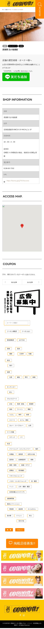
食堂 (27, 414)
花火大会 (21, 521)
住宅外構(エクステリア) (16, 492)
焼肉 (10, 409)
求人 (30, 515)
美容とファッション (13, 504)
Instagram (24, 615)
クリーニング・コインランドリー (20, 449)
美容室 (21, 509)
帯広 (26, 377)
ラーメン (20, 409)
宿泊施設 (21, 470)
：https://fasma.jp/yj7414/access (17, 181)
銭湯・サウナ (25, 465)
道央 (18, 348)
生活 (8, 444)
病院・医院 (12, 465)
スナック (12, 437)
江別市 (21, 354)
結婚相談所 (22, 459)
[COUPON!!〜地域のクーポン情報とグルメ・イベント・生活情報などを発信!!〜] (20, 3)
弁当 (10, 404)
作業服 (11, 454)
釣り (10, 392)
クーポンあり (26, 331)
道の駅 (9, 515)
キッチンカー (11, 387)
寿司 (20, 414)
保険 (32, 459)
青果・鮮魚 (20, 404)
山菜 (29, 425)
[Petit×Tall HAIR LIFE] (32, 282)
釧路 (34, 377)
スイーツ (12, 420)
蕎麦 (29, 409)
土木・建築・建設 (24, 486)
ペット (11, 486)
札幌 (30, 354)
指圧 (36, 449)
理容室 (11, 509)
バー (21, 437)
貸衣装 (11, 459)
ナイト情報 (10, 432)
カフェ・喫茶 (24, 420)
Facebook (20, 615)
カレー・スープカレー (16, 425)
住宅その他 (31, 454)
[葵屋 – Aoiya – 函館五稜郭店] (12, 282)
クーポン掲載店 (12, 331)
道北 (8, 360)
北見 (10, 377)
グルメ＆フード (13, 46)
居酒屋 (21, 46)
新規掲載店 (10, 340)
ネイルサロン (32, 509)
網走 (18, 377)
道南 (8, 348)
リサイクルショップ (15, 476)
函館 (5, 46)
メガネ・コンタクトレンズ (17, 481)
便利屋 (21, 454)
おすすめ (22, 340)
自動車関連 (10, 498)
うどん (11, 414)
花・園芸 (34, 481)
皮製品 (11, 470)
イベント (19, 515)
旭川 (10, 365)
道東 (8, 372)
